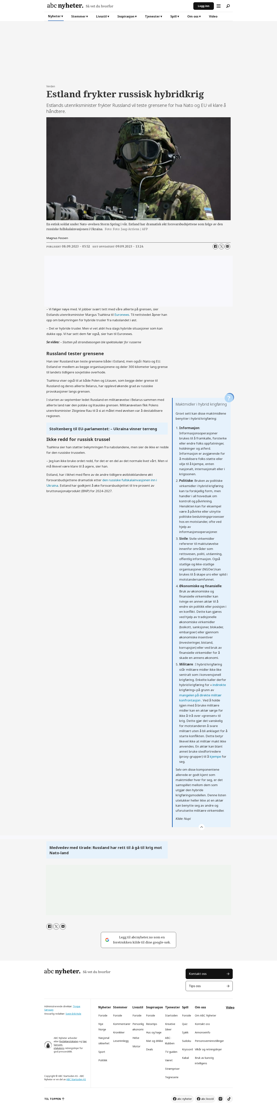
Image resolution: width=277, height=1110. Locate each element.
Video (213, 16)
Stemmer (78, 16)
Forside (102, 1015)
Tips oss (195, 986)
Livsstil (101, 16)
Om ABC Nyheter (205, 1015)
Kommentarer (121, 1024)
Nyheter (54, 16)
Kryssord (187, 1049)
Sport (101, 1052)
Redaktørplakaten (68, 1041)
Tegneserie (171, 1077)
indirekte (219, 685)
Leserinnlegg (121, 1041)
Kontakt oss (198, 973)
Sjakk (185, 1032)
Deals (149, 1049)
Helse (135, 1038)
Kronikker (119, 1032)
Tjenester (152, 16)
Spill (173, 16)
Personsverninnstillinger (209, 1041)
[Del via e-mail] (227, 246)
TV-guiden (171, 1052)
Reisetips (151, 1024)
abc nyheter (184, 1099)
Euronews (121, 314)
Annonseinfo (202, 1032)
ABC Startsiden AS (76, 1079)
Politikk (102, 1060)
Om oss (192, 16)
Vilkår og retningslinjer (208, 1049)
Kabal (185, 1058)
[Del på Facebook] (215, 246)
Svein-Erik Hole (73, 1013)
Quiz (184, 1024)
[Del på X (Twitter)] (221, 246)
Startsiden (171, 1015)
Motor (136, 1046)
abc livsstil (207, 1099)
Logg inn (203, 6)
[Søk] (228, 6)
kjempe (215, 756)
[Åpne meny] (218, 6)
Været (169, 1060)
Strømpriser (172, 1068)
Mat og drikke (154, 1041)
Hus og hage (153, 1032)
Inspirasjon (125, 16)
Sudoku (186, 1041)
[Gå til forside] (118, 6)
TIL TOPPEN (52, 1099)
